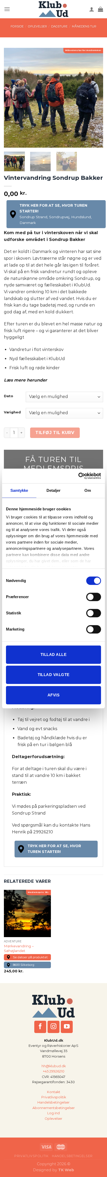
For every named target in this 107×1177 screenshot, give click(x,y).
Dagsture (59, 26)
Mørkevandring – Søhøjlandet (19, 948)
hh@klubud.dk (54, 1066)
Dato (8, 396)
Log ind (53, 1113)
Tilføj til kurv (54, 432)
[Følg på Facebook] (40, 1027)
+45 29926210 (53, 1071)
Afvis (53, 695)
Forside (17, 26)
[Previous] (12, 98)
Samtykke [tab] (19, 490)
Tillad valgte (54, 674)
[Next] (94, 98)
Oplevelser (37, 26)
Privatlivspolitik (53, 1097)
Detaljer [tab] (53, 490)
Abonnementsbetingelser (53, 1108)
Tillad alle (53, 654)
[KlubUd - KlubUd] (54, 9)
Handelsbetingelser (53, 1102)
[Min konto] (91, 9)
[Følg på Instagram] (54, 1027)
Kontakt (53, 1092)
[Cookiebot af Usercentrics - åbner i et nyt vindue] (78, 475)
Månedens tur (84, 26)
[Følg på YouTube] (67, 1027)
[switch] (93, 597)
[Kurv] (100, 9)
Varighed (12, 412)
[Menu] (7, 9)
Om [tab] (87, 490)
